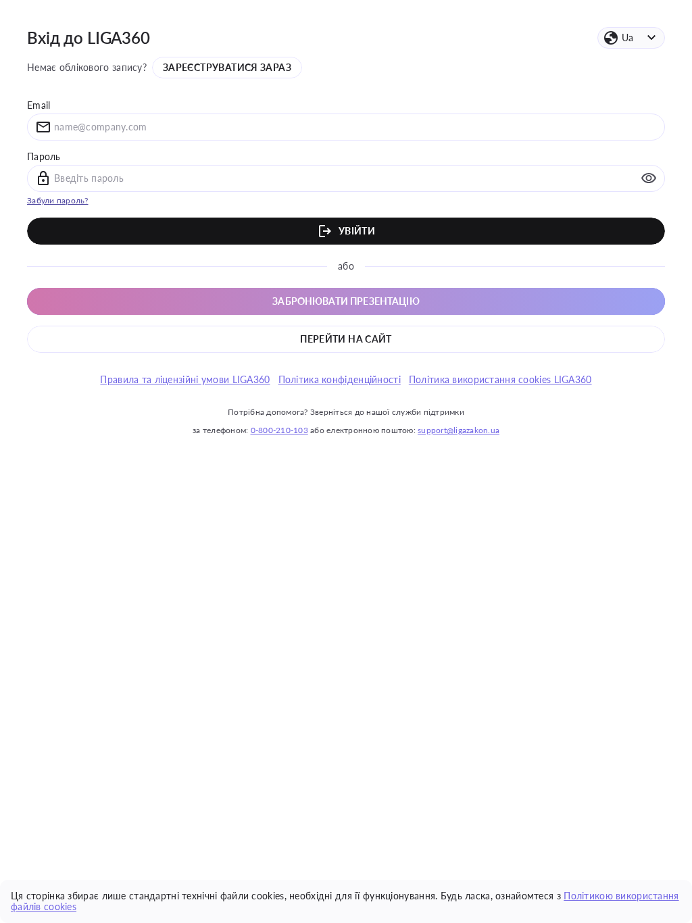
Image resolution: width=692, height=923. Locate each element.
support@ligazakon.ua (458, 430)
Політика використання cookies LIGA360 (500, 379)
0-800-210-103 (279, 430)
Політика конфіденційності (339, 379)
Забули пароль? (58, 200)
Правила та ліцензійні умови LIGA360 (185, 379)
